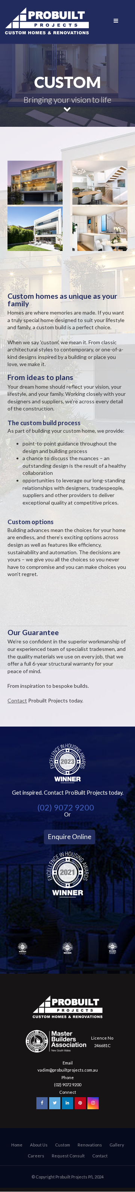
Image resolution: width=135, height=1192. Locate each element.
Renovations (90, 1144)
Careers (36, 1155)
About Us (39, 1144)
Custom (62, 1144)
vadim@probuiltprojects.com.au (68, 1069)
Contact (17, 700)
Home (16, 1144)
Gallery (117, 1144)
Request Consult (68, 1155)
